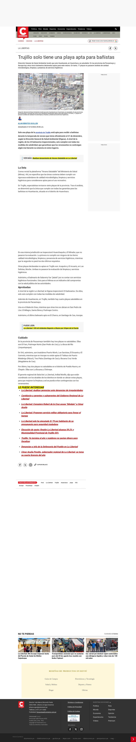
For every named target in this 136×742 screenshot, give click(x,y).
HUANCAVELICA (67, 33)
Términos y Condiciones (75, 659)
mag (112, 696)
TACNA (46, 36)
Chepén (37, 454)
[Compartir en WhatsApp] (30, 434)
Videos (89, 29)
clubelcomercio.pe (43, 696)
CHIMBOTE (52, 33)
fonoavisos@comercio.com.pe (46, 669)
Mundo (45, 29)
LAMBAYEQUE (106, 33)
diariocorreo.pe (88, 696)
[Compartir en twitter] (115, 48)
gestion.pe (56, 696)
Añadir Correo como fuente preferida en (103, 41)
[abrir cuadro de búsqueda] (116, 29)
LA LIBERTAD (97, 33)
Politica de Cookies (74, 668)
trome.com (77, 696)
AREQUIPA (36, 33)
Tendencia (81, 29)
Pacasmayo (29, 454)
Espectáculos (71, 29)
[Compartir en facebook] (110, 48)
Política (34, 29)
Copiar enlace (42, 433)
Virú (76, 451)
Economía (61, 29)
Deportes (53, 29)
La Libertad (23, 48)
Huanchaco (64, 451)
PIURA (35, 36)
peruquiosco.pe (102, 696)
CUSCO (59, 33)
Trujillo (57, 451)
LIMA (113, 33)
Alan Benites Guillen (28, 123)
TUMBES (52, 36)
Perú (40, 29)
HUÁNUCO (85, 33)
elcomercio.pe (29, 696)
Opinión (111, 670)
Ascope (21, 454)
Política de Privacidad (75, 664)
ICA (91, 33)
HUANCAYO (77, 33)
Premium (111, 678)
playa (71, 451)
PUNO (40, 36)
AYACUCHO (44, 33)
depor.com (66, 696)
